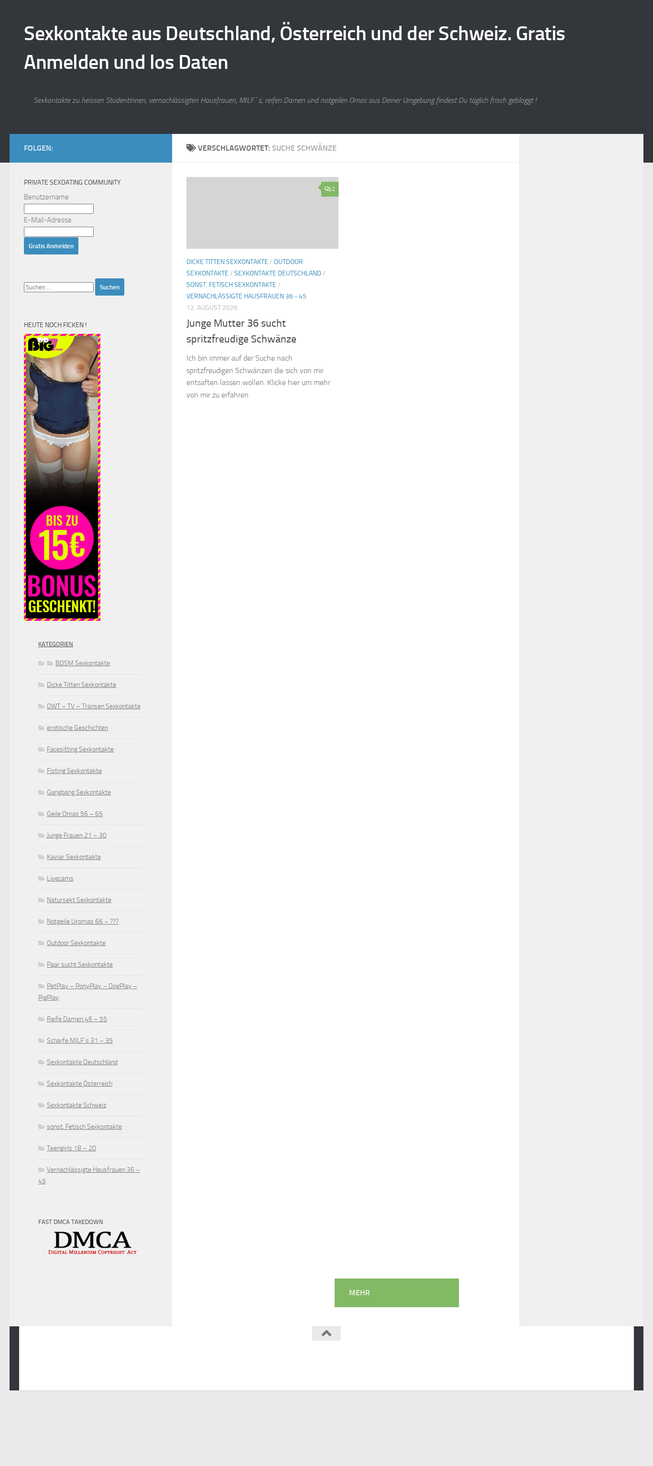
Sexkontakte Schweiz (76, 1105)
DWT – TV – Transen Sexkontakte (94, 706)
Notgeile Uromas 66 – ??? (83, 921)
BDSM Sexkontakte (82, 663)
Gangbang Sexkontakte (79, 792)
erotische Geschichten (77, 728)
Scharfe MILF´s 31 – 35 (80, 1040)
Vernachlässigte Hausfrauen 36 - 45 (246, 296)
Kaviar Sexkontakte (74, 857)
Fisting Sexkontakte (74, 771)
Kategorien (55, 644)
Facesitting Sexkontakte (80, 749)
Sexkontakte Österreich (79, 1084)
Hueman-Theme (153, 1370)
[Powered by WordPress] (69, 1370)
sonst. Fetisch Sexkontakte (231, 285)
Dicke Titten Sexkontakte (227, 262)
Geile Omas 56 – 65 (75, 814)
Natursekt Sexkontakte (79, 900)
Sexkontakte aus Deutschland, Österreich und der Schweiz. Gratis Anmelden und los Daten (295, 48)
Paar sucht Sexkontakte (80, 964)
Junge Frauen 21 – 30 (77, 835)
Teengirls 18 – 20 (71, 1148)
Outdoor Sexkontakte (76, 943)
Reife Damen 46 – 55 (77, 1019)
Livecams (60, 878)
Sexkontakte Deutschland (277, 273)
